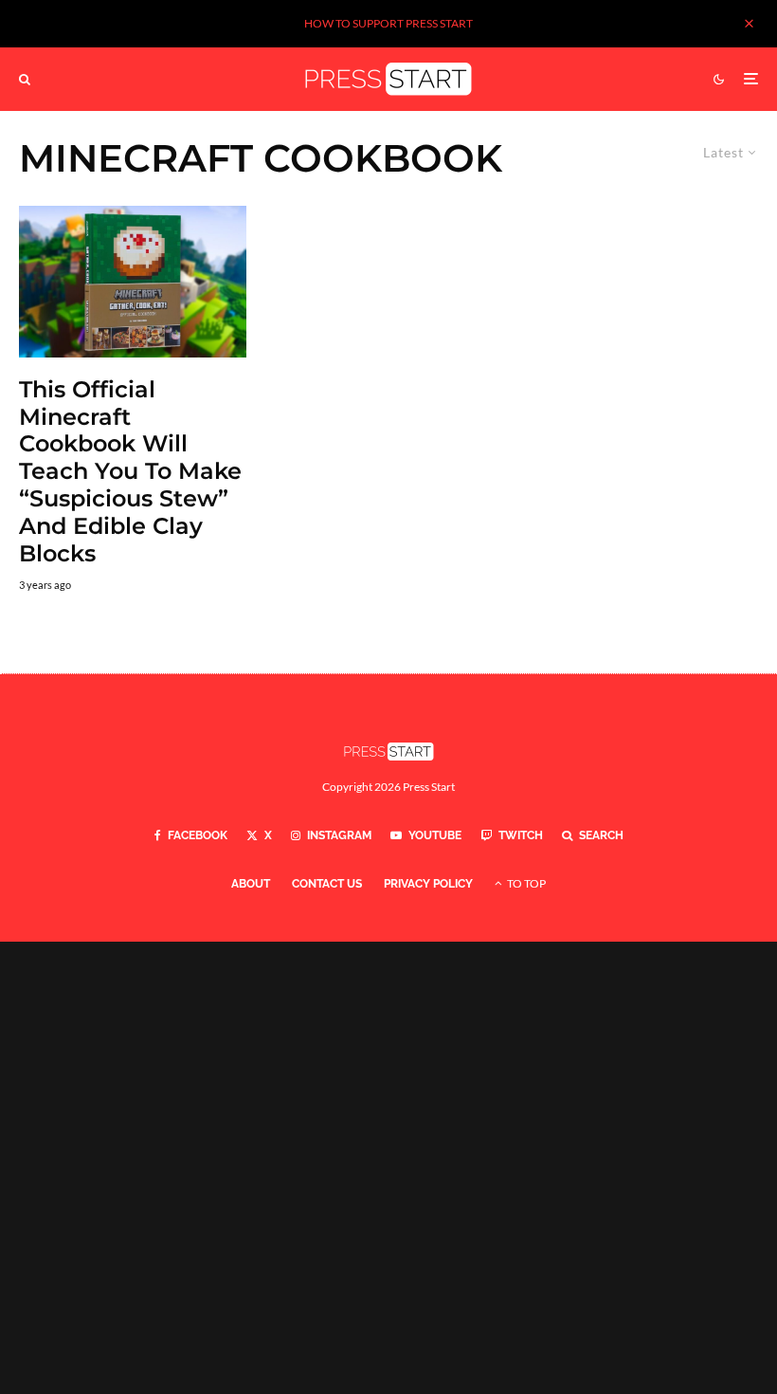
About (250, 883)
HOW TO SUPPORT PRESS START (388, 23)
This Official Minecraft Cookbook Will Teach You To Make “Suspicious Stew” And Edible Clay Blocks (130, 471)
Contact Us (327, 883)
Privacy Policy (428, 883)
